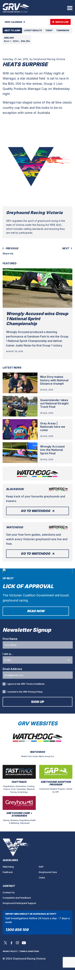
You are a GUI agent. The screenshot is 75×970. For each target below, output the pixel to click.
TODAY (48, 30)
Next (65, 248)
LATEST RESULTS (33, 30)
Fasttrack (8, 872)
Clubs (42, 877)
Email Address (12, 669)
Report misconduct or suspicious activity (30, 914)
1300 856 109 (16, 930)
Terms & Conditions (29, 951)
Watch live (61, 22)
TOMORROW (62, 30)
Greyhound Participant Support (19, 903)
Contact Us (9, 892)
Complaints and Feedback (17, 897)
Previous (11, 248)
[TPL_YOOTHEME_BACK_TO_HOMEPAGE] (16, 8)
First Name (10, 639)
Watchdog (8, 866)
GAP (41, 866)
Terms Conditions (35, 684)
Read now (35, 611)
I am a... (8, 654)
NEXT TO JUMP (12, 30)
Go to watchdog (35, 511)
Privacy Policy (35, 691)
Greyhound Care (48, 872)
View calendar (13, 22)
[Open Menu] (69, 8)
